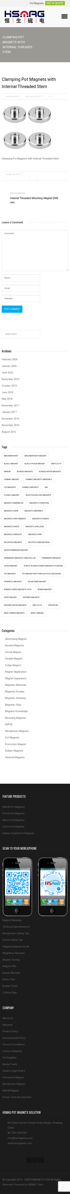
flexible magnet (11, 495)
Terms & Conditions (14, 1044)
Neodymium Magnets (17, 731)
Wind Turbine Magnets (14, 613)
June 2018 (7, 392)
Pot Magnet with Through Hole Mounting (41, 574)
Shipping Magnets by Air (16, 946)
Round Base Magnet (37, 582)
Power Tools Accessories (17, 1097)
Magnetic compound (39, 503)
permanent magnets (51, 558)
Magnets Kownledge (16, 711)
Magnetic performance (15, 519)
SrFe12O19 (37, 605)
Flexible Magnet (13, 658)
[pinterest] (41, 1160)
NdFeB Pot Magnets (14, 806)
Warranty (8, 1024)
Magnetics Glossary (14, 953)
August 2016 (9, 431)
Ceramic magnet (11, 479)
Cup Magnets (10, 487)
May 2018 (7, 398)
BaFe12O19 (56, 464)
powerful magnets (13, 582)
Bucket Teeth (10, 1064)
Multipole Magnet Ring (39, 542)
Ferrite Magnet (13, 652)
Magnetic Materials (15, 684)
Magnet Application (16, 671)
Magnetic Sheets (11, 527)
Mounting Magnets (13, 542)
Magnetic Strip (35, 534)
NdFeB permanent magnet (16, 550)
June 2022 (7, 372)
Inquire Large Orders (14, 1070)
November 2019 (10, 379)
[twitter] (35, 1160)
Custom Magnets (12, 1051)
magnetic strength (13, 534)
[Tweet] (34, 178)
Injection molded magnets (38, 495)
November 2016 (10, 425)
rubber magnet (45, 589)
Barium (7, 472)
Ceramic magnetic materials (38, 479)
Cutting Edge (10, 992)
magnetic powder (40, 519)
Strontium (53, 605)
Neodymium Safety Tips (16, 933)
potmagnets (13, 96)
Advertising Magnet (16, 638)
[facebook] (29, 1160)
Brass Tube (9, 979)
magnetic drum (11, 511)
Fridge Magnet (13, 665)
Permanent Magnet (13, 1077)
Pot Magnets (10, 574)
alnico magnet (11, 464)
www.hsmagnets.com (20, 1143)
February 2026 (10, 359)
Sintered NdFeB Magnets (15, 605)
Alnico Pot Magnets (13, 820)
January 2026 (9, 366)
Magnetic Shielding (34, 527)
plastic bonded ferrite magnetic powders (43, 566)
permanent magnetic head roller (20, 558)
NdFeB (8, 724)
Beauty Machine (11, 972)
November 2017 (10, 405)
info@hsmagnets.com (20, 1138)
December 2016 (10, 418)
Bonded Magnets (14, 645)
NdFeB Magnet (11, 1090)
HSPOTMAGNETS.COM (37, 1179)
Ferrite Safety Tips (13, 939)
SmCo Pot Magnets (13, 826)
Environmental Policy (14, 1038)
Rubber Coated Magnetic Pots (17, 589)
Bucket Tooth (10, 986)
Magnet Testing (11, 959)
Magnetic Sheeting (15, 698)
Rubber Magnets (14, 750)
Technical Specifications (16, 926)
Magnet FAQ (9, 966)
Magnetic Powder (14, 691)
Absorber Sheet (11, 456)
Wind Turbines (37, 613)
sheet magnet (10, 597)
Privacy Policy (10, 1031)
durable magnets (30, 487)
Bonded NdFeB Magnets (50, 472)
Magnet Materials (12, 920)
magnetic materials (33, 511)
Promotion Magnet (15, 744)
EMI (46, 487)
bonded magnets (25, 472)
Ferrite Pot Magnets (14, 813)
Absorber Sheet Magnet (35, 456)
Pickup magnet (11, 566)
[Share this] (27, 178)
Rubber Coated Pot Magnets (18, 833)
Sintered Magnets (31, 597)
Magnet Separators (16, 678)
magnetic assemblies (13, 503)
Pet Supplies (9, 1057)
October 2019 (9, 385)
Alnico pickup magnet (34, 464)
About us (8, 1018)
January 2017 (9, 412)
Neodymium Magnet (14, 1083)
